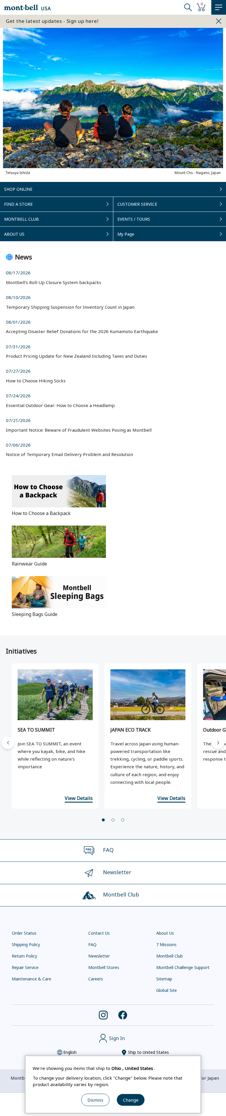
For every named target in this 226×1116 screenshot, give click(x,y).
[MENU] (218, 7)
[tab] (103, 819)
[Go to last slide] (7, 742)
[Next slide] (218, 742)
